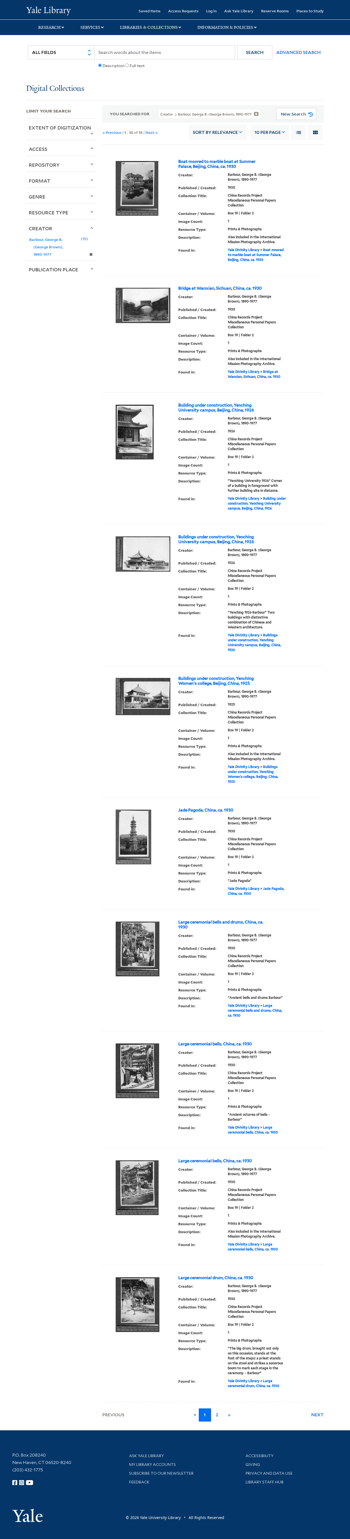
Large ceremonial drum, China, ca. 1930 (215, 1277)
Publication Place (53, 269)
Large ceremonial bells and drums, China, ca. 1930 (220, 925)
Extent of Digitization (60, 127)
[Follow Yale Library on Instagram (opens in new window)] (21, 1482)
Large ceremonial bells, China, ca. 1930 (215, 1044)
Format (39, 180)
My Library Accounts (152, 1464)
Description (113, 66)
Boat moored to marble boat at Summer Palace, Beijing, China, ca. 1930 (216, 164)
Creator (40, 228)
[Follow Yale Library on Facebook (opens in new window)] (14, 1482)
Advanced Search (298, 52)
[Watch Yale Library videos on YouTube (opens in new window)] (29, 1482)
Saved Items (150, 10)
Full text (137, 66)
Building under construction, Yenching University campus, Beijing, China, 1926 (216, 408)
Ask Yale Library (238, 10)
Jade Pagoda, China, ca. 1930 (205, 810)
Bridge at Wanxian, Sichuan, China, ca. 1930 (220, 288)
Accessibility (259, 1456)
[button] (254, 52)
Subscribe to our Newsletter (161, 1473)
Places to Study (310, 10)
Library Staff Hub (265, 1482)
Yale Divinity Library (243, 250)
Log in (211, 10)
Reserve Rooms (275, 10)
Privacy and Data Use (269, 1473)
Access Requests (183, 10)
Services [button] (90, 27)
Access (38, 149)
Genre (37, 196)
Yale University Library (48, 10)
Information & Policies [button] (225, 27)
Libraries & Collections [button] (149, 27)
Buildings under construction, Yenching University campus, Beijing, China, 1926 (216, 539)
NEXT (317, 1414)
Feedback (139, 1482)
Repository (44, 165)
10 (268, 132)
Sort (215, 132)
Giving (253, 1464)
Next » (151, 132)
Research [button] (49, 27)
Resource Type (48, 212)
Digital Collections (55, 89)
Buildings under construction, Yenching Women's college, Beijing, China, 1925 (216, 681)
